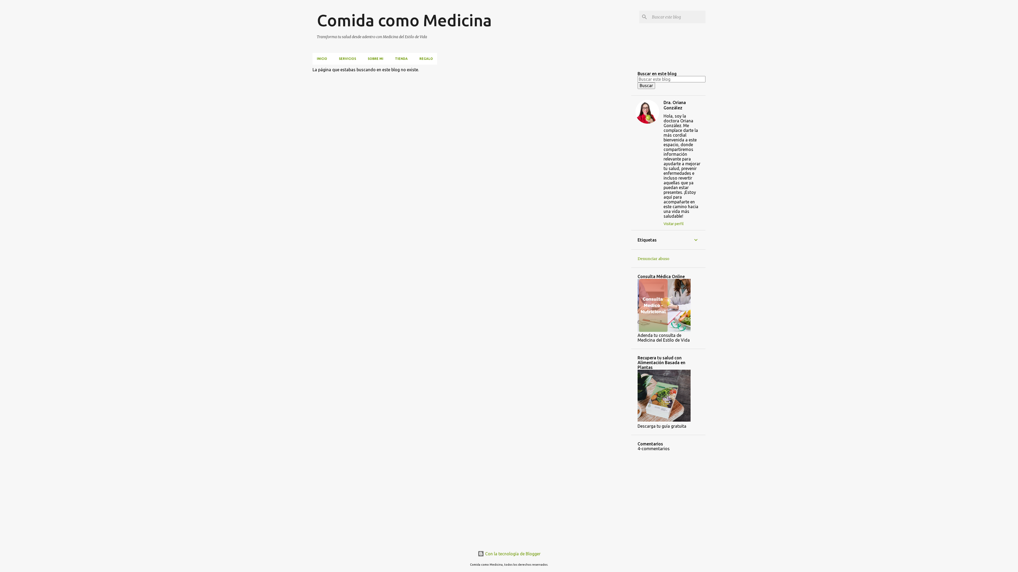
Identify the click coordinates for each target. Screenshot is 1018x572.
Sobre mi (375, 58)
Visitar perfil (674, 224)
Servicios (347, 58)
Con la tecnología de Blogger (512, 553)
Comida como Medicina (404, 20)
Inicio (322, 58)
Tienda (401, 58)
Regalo (426, 58)
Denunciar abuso (653, 258)
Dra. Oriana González (675, 105)
